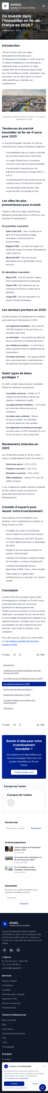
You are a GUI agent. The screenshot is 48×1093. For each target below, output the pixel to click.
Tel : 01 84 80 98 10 (11, 964)
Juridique (6, 990)
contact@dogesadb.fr (12, 968)
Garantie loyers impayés (13, 994)
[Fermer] (44, 1066)
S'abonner (24, 904)
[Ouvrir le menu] (43, 5)
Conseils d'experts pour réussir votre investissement (19, 701)
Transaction (7, 985)
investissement (8, 30)
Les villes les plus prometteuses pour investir (23, 678)
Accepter (14, 1084)
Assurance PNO (9, 998)
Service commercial (11, 1003)
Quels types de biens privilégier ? (17, 689)
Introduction (8, 665)
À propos (6, 1059)
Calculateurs (8, 1029)
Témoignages (8, 1047)
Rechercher (36, 828)
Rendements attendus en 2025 (16, 695)
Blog (4, 1024)
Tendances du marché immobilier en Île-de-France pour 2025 (22, 672)
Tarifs (4, 1042)
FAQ (4, 1038)
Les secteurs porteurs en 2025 (16, 684)
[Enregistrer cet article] (20, 654)
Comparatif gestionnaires (13, 1033)
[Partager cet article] (14, 654)
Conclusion (8, 708)
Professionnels (9, 1007)
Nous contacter (9, 1020)
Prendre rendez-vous (24, 772)
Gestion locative (9, 981)
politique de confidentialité (18, 1078)
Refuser (36, 1084)
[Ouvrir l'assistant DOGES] (42, 1087)
